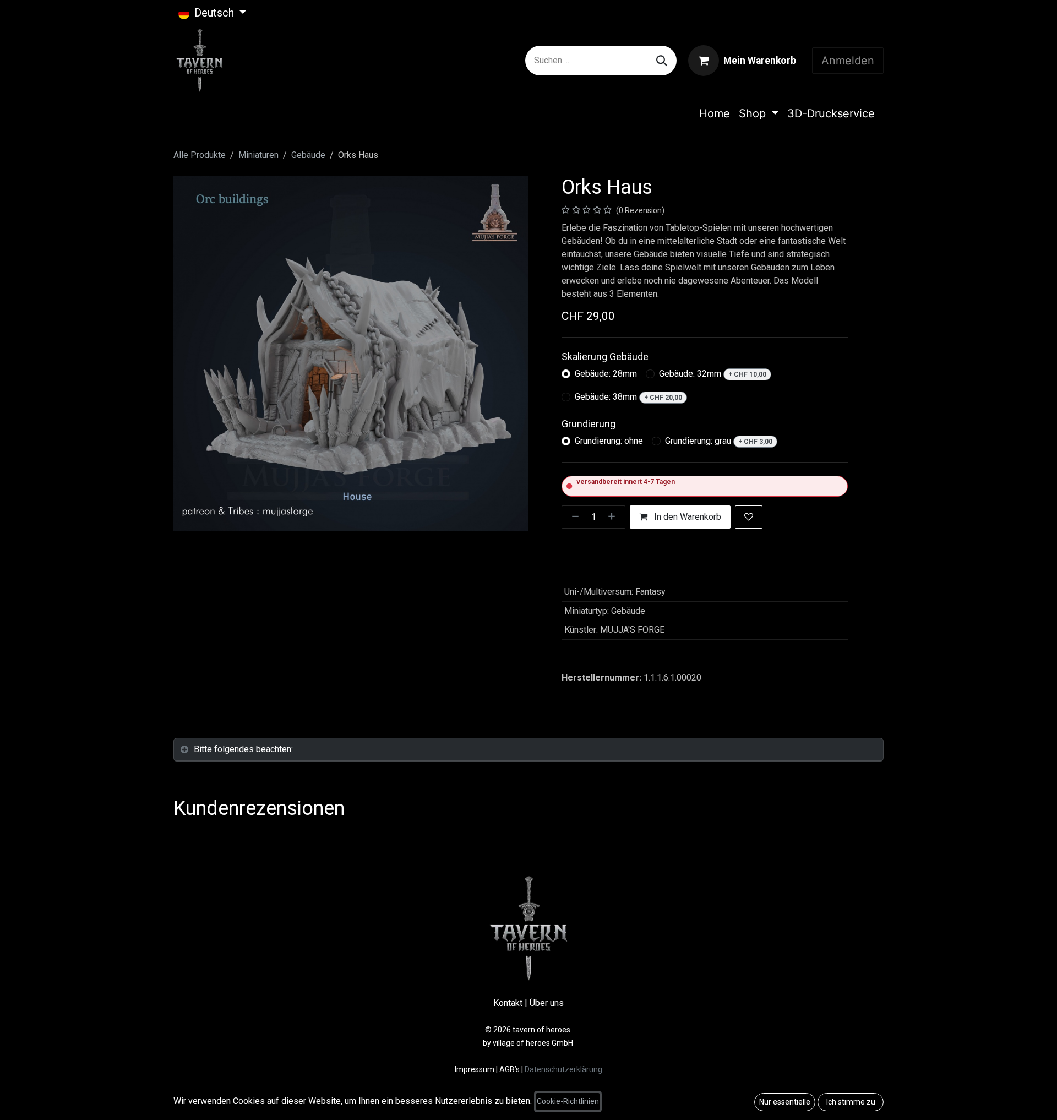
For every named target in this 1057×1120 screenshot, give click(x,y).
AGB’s (509, 1069)
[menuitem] (714, 113)
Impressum (475, 1069)
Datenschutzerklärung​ (563, 1069)
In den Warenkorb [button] (686, 517)
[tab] (528, 749)
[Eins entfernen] (573, 517)
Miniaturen (258, 155)
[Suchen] (662, 60)
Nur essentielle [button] (784, 1101)
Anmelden (847, 60)
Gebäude (308, 155)
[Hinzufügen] (614, 517)
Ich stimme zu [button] (850, 1101)
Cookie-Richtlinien (568, 1101)
